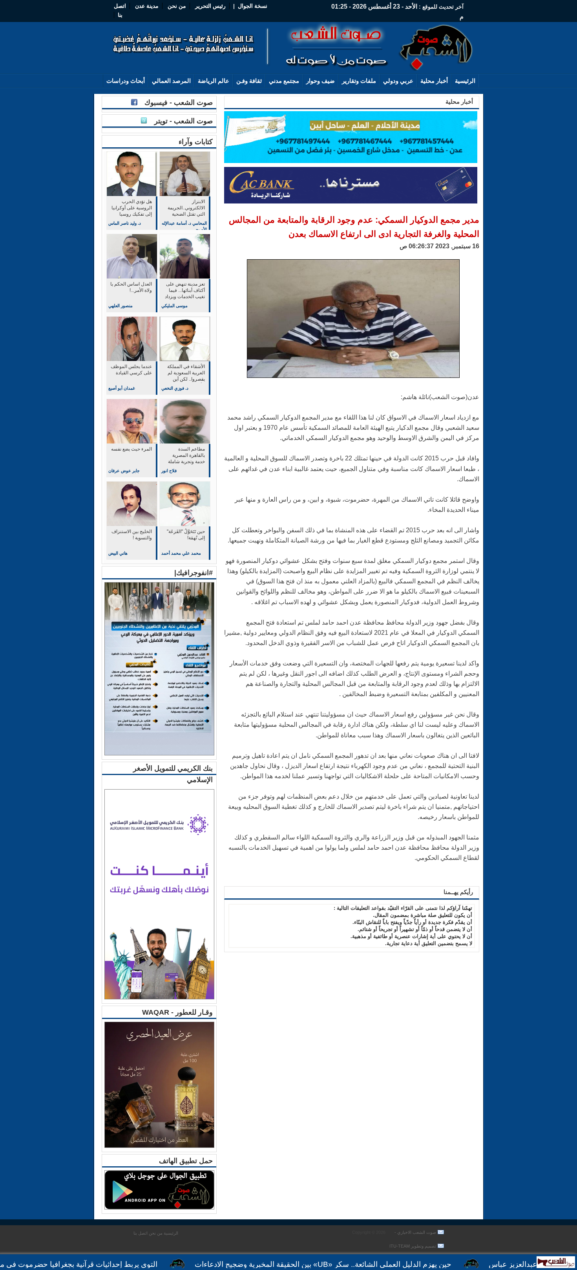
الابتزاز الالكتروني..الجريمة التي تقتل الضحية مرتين (186, 208)
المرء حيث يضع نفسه (131, 449)
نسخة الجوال (252, 6)
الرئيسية (465, 80)
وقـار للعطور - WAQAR (177, 1012)
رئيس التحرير (210, 6)
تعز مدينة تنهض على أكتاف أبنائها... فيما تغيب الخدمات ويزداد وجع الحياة (185, 291)
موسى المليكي (174, 305)
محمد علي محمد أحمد (181, 553)
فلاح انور (169, 470)
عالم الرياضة (213, 80)
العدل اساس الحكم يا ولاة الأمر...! (131, 287)
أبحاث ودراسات (125, 80)
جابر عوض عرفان (124, 470)
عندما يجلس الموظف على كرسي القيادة (131, 370)
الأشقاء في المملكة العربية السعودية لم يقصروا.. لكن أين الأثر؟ (186, 373)
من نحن (176, 6)
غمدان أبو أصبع (121, 388)
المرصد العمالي (171, 80)
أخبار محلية (434, 80)
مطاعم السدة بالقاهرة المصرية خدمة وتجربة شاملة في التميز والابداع (186, 455)
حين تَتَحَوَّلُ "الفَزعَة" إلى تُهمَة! (186, 535)
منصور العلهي (120, 305)
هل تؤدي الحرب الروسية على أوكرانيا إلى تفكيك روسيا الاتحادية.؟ (131, 208)
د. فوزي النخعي (174, 388)
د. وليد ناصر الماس (124, 223)
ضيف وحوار (320, 80)
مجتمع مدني (284, 80)
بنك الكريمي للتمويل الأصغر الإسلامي (172, 774)
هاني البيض (118, 553)
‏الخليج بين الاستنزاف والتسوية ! (131, 535)
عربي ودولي (398, 80)
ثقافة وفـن (249, 80)
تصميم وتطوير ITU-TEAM (412, 1246)
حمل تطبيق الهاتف (186, 1161)
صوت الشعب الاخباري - (414, 1232)
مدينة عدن (147, 6)
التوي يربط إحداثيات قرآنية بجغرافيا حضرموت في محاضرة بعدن (101, 1264)
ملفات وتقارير (359, 80)
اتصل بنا (140, 1233)
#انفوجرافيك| (193, 573)
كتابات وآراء (196, 142)
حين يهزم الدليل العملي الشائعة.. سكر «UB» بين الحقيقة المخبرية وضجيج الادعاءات (364, 1264)
